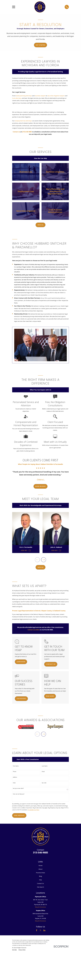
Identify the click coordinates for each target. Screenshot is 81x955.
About (40, 869)
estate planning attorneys (24, 96)
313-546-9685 (40, 852)
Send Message (19, 815)
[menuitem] (14, 950)
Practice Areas (40, 873)
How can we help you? (18, 794)
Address (15, 777)
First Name (16, 766)
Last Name (44, 766)
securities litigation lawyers (56, 96)
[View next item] (43, 559)
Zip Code (44, 783)
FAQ (40, 880)
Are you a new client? (18, 788)
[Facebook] (37, 930)
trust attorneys (16, 98)
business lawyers (40, 96)
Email (43, 771)
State (14, 783)
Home (40, 865)
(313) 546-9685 (27, 132)
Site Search (40, 887)
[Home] (39, 7)
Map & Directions (40, 907)
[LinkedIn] (44, 930)
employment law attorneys (23, 121)
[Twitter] (40, 930)
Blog (40, 876)
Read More (50, 696)
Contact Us (50, 664)
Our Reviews (21, 699)
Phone (14, 771)
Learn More (21, 662)
